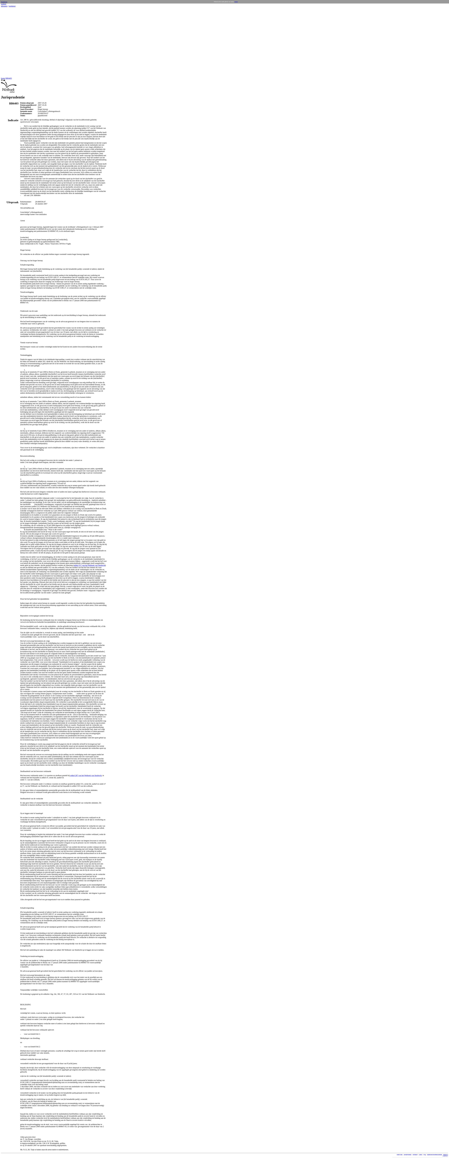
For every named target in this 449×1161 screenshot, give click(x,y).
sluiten (236, 1)
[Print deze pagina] (2, 81)
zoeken (3, 4)
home (3, 78)
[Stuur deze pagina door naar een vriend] (4, 81)
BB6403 (8, 78)
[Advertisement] (8, 42)
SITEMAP (415, 1154)
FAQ (425, 1154)
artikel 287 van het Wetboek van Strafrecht (86, 775)
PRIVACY (445, 1154)
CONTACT (445, 1156)
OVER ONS (399, 1154)
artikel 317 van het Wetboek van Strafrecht (89, 565)
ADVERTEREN (407, 1154)
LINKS (420, 1154)
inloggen (4, 6)
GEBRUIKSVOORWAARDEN (434, 1154)
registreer (12, 6)
